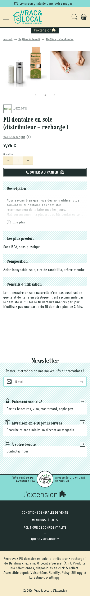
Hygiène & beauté (29, 39)
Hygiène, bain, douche (59, 39)
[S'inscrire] (78, 381)
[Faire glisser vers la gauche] (35, 95)
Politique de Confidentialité (45, 527)
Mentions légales (45, 520)
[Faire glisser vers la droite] (54, 95)
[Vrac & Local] (28, 17)
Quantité (8, 154)
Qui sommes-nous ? (45, 539)
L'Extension (60, 590)
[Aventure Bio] (45, 479)
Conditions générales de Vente (45, 512)
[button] (6, 17)
